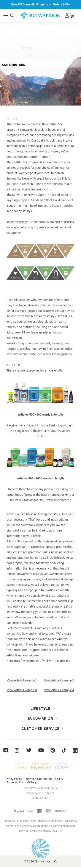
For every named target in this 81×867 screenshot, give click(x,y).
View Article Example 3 (22, 690)
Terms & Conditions (39, 779)
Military (32, 782)
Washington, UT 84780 (40, 793)
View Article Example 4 (59, 690)
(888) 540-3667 (41, 798)
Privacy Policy (12, 779)
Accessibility (14, 782)
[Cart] (72, 15)
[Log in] (67, 15)
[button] (5, 15)
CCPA (59, 779)
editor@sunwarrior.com (34, 189)
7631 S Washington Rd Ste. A (41, 788)
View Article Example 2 (59, 680)
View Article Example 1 (22, 680)
